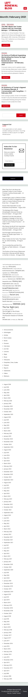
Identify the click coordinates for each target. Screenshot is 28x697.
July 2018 (6, 619)
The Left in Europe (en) (17, 313)
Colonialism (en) (6, 275)
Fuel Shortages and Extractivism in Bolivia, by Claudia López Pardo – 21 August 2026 (12, 234)
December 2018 (8, 608)
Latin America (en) (7, 290)
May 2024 (6, 458)
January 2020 (7, 581)
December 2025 (8, 406)
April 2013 (6, 662)
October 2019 (7, 589)
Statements (7, 370)
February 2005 (8, 679)
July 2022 (6, 518)
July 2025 (6, 420)
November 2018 (8, 610)
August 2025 (7, 417)
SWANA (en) (19, 303)
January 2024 (7, 469)
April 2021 (6, 553)
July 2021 (6, 545)
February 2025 (8, 433)
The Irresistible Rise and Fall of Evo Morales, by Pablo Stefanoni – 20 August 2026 (13, 247)
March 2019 (7, 602)
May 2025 (6, 425)
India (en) (16, 283)
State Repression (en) (7, 304)
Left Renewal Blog (11, 5)
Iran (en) (18, 286)
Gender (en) (20, 279)
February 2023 (8, 499)
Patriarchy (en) (5, 292)
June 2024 (6, 455)
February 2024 (8, 466)
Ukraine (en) (6, 319)
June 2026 (6, 390)
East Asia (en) (6, 277)
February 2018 (8, 630)
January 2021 (7, 561)
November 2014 (8, 660)
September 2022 (8, 512)
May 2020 (6, 575)
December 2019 (8, 583)
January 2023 (7, 501)
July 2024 (6, 452)
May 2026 (6, 392)
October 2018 (7, 613)
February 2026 (8, 401)
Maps (5, 354)
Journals (6, 349)
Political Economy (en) (16, 292)
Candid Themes (16, 693)
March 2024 (7, 463)
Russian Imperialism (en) (15, 297)
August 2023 (7, 482)
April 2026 (6, 395)
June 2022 (6, 521)
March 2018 (7, 627)
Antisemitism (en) (7, 268)
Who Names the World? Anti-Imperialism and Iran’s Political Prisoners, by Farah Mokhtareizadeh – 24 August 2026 (13, 228)
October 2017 (7, 635)
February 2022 (8, 531)
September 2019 (8, 591)
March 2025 (7, 431)
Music (5, 357)
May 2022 (6, 523)
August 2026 (7, 384)
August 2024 (7, 450)
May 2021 (6, 551)
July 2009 (6, 673)
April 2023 (6, 493)
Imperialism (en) (7, 284)
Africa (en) (12, 266)
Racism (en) (14, 294)
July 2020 (6, 572)
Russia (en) (6, 297)
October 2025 (7, 411)
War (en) (20, 319)
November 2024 (8, 441)
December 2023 (8, 471)
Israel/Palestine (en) (10, 288)
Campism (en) (19, 271)
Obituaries (7, 360)
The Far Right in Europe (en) (7, 309)
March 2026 (7, 398)
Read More (6, 45)
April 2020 (6, 578)
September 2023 (8, 480)
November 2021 (8, 540)
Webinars (6, 376)
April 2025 (6, 428)
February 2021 (8, 559)
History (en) (17, 281)
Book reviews (10, 24)
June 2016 (6, 646)
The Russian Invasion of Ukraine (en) (12, 316)
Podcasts (6, 365)
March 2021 (7, 556)
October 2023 (7, 477)
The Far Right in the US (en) (10, 311)
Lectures (6, 351)
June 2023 (6, 488)
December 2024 (8, 439)
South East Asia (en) (17, 301)
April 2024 (6, 461)
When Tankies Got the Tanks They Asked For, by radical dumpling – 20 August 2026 (14, 240)
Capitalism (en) (6, 273)
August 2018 (7, 616)
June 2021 (6, 548)
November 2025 (8, 409)
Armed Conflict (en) (17, 268)
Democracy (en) (15, 274)
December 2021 (8, 537)
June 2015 (6, 657)
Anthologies (7, 332)
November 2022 (8, 507)
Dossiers (6, 343)
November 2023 (8, 474)
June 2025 (6, 422)
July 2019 (6, 597)
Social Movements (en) (10, 299)
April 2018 (6, 624)
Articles (3, 24)
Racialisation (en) (5, 294)
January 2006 (7, 676)
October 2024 (7, 444)
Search (21, 115)
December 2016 (8, 643)
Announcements (8, 330)
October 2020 (7, 567)
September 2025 (8, 414)
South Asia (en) (7, 301)
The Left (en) (6, 313)
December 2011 (8, 668)
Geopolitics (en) (7, 281)
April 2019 (6, 600)
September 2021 (8, 542)
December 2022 (8, 504)
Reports (6, 368)
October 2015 (7, 654)
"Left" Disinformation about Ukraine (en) (11, 264)
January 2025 (7, 436)
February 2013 (8, 665)
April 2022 (6, 526)
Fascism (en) (4, 279)
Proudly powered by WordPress (10, 691)
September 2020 (8, 570)
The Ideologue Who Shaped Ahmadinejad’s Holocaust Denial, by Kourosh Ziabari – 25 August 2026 (12, 212)
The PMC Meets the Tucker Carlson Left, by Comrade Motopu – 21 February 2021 (11, 28)
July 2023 (6, 485)
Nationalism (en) (16, 290)
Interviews (4, 52)
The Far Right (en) (10, 307)
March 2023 (7, 496)
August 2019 (7, 594)
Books (5, 340)
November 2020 (8, 564)
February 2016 (8, 651)
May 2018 (6, 621)
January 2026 (7, 403)
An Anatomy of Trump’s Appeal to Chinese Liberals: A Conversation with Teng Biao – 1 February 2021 (13, 90)
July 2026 (6, 387)
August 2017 (7, 638)
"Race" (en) (5, 266)
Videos (6, 373)
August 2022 (7, 515)
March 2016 (7, 649)
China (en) (14, 273)
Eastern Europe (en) (17, 276)
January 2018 (7, 632)
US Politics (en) (14, 319)
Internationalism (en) (8, 286)
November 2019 (8, 586)
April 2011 (6, 671)
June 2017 (6, 640)
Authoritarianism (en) (8, 270)
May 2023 (6, 491)
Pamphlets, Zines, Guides (11, 362)
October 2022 (7, 510)
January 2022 (7, 534)
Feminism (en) (12, 279)
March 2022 (7, 529)
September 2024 (8, 447)
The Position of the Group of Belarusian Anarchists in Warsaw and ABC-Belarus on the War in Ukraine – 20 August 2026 (13, 253)
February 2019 (8, 605)
